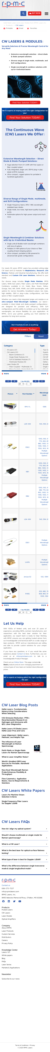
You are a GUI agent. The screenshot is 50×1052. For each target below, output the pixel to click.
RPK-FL (27, 407)
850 (48, 441)
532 (42, 577)
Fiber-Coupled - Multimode (20, 367)
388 (40, 490)
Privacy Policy (7, 943)
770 (40, 441)
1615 (44, 448)
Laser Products (7, 931)
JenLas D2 (27, 577)
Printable (9, 28)
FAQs (4, 961)
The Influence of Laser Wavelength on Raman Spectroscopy (12, 744)
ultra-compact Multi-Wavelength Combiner (19, 302)
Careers (5, 940)
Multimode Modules (17, 362)
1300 (44, 443)
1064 (46, 577)
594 (44, 424)
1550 (40, 448)
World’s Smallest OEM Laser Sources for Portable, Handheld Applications (15, 763)
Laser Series (6, 964)
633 (48, 424)
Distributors (6, 937)
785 (48, 591)
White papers (7, 955)
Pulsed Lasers (7, 910)
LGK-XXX (27, 519)
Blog (3, 958)
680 (44, 591)
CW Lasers (12, 352)
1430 (44, 446)
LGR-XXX (27, 424)
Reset (41, 336)
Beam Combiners (16, 355)
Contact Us (21, 654)
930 (44, 439)
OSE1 (27, 542)
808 (40, 594)
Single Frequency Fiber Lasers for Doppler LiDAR (15, 802)
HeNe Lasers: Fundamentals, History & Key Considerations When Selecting (14, 711)
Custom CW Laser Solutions (24, 275)
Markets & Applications (11, 968)
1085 (44, 407)
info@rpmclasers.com (24, 656)
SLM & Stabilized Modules (19, 359)
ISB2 (27, 496)
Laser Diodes (13, 364)
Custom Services (8, 934)
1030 (42, 596)
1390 (40, 446)
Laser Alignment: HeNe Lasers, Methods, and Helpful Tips (15, 736)
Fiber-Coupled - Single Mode (21, 369)
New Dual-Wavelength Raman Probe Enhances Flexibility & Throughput (15, 772)
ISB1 (27, 472)
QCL (46, 369)
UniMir (27, 562)
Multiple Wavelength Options (44, 453)
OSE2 (27, 447)
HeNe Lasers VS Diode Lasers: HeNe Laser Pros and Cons (15, 730)
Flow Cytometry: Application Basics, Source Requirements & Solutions (15, 781)
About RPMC (7, 928)
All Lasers (12, 350)
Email (21, 28)
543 (40, 424)
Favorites (33, 28)
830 (44, 441)
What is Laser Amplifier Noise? (15, 757)
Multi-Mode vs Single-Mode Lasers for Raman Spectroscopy (15, 751)
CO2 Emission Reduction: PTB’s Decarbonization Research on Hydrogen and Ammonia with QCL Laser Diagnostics (15, 721)
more (43, 373)
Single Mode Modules (34, 281)
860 (44, 594)
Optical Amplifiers (9, 919)
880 (39, 443)
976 (48, 594)
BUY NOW (36, 13)
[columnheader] (10, 393)
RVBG (27, 594)
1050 (40, 439)
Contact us (6, 885)
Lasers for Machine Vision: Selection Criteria (13, 796)
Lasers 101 (6, 952)
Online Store (18, 662)
